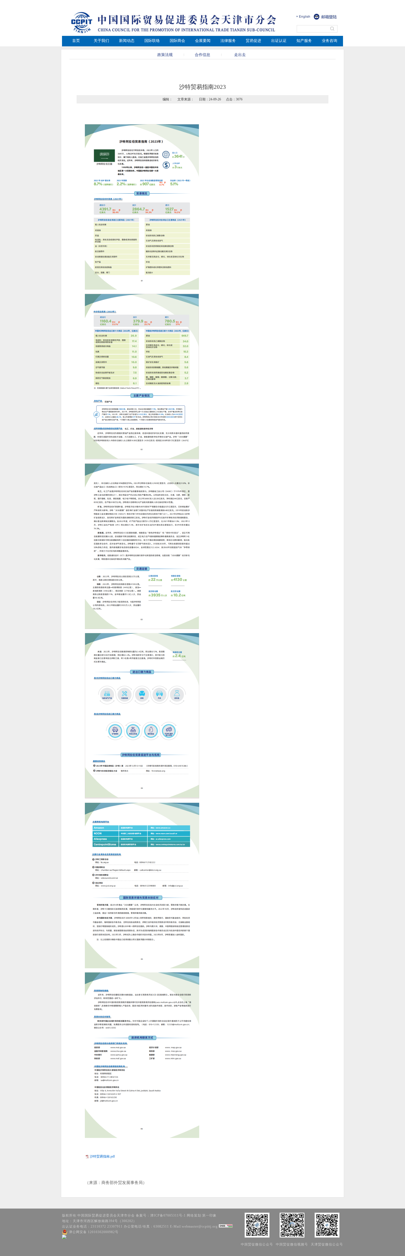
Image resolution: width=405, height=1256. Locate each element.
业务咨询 (329, 41)
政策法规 (165, 55)
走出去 (240, 55)
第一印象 (209, 1215)
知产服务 (304, 41)
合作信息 (202, 55)
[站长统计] (226, 1226)
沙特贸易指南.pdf (102, 1156)
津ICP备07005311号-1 (168, 1215)
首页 (76, 41)
